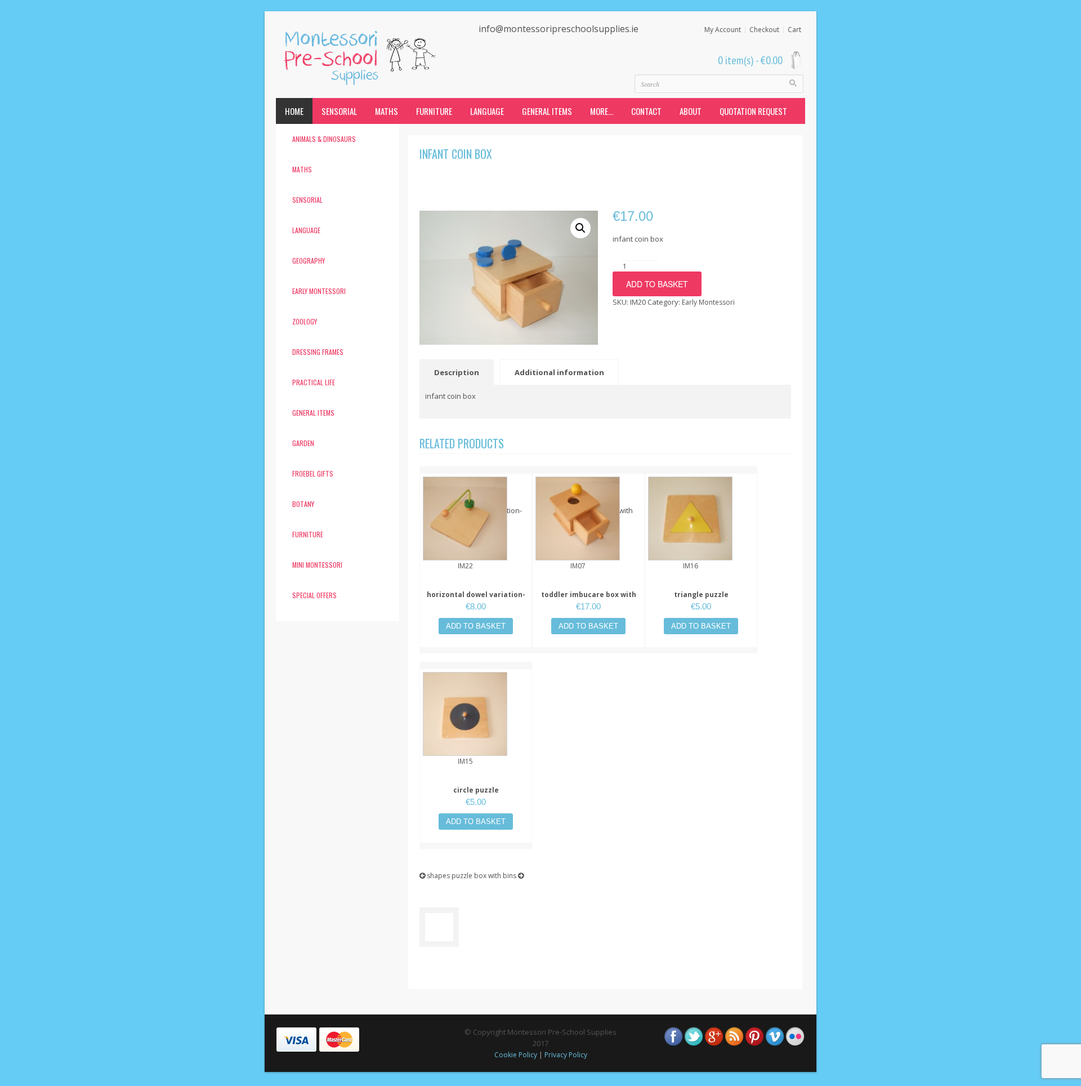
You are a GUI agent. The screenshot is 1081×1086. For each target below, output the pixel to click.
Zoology (304, 321)
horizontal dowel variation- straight (476, 600)
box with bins (496, 875)
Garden (303, 443)
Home (294, 111)
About (691, 111)
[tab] (458, 372)
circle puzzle (476, 790)
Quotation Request (753, 111)
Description (456, 372)
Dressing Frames (317, 352)
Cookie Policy (515, 1055)
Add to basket (657, 284)
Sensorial (339, 111)
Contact (646, 111)
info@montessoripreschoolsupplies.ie (558, 29)
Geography (308, 260)
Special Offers (314, 595)
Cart (794, 29)
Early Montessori (319, 291)
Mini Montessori (317, 564)
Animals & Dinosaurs (324, 139)
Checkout (764, 29)
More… (601, 111)
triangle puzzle (701, 594)
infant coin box (455, 153)
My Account (722, 29)
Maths (386, 111)
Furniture (434, 111)
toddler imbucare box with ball (588, 600)
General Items (547, 111)
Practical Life (313, 382)
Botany (303, 504)
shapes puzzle (448, 875)
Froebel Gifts (312, 473)
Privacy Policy (565, 1055)
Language (487, 111)
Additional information (559, 372)
